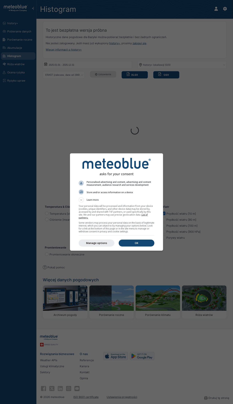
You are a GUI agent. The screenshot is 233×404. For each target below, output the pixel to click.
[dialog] (116, 202)
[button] (116, 199)
